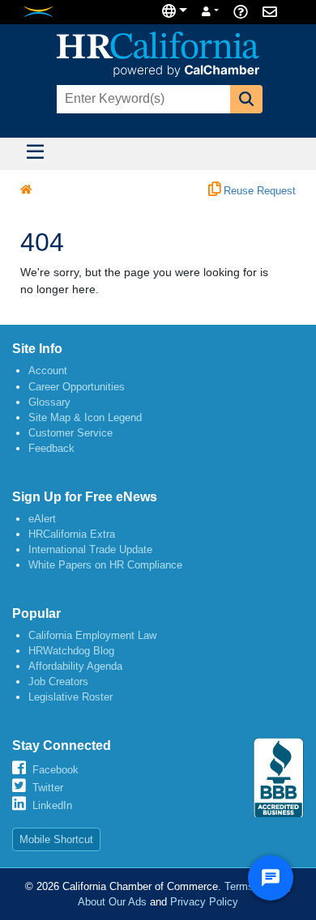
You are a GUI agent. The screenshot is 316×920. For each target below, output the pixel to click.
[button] (246, 99)
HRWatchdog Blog (71, 651)
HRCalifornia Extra (71, 534)
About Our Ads (112, 902)
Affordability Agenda (75, 666)
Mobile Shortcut (56, 839)
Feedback (51, 448)
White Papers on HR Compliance (105, 565)
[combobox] (142, 99)
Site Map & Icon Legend (85, 417)
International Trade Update (90, 549)
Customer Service (70, 433)
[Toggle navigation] (35, 154)
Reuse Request (258, 191)
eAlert (42, 519)
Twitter (47, 788)
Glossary (49, 402)
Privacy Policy (204, 902)
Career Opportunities (76, 387)
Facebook (55, 770)
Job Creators (58, 681)
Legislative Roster (70, 697)
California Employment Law (92, 635)
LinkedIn (52, 805)
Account (47, 370)
